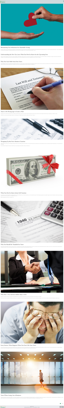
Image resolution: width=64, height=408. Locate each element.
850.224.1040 (32, 406)
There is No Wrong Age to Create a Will (12, 111)
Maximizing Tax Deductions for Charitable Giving (15, 47)
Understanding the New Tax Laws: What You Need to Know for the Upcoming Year (24, 54)
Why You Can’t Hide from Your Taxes (11, 61)
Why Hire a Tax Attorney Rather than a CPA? (14, 294)
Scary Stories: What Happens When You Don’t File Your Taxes (18, 345)
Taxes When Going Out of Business (11, 395)
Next (62, 403)
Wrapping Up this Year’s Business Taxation (13, 141)
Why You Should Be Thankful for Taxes (12, 244)
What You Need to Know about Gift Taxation (13, 193)
